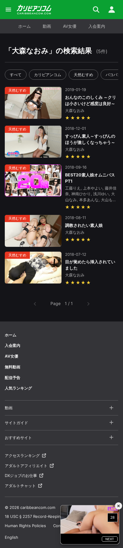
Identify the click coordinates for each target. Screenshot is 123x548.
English (11, 537)
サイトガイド (16, 422)
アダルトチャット (20, 485)
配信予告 (12, 377)
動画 (47, 26)
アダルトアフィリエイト (26, 465)
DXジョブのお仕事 (21, 475)
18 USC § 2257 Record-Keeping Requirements (47, 516)
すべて (15, 74)
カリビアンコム (47, 74)
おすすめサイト (18, 437)
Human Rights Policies (25, 525)
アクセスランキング (22, 455)
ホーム (24, 26)
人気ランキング (18, 388)
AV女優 (69, 26)
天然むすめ (83, 74)
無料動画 (12, 366)
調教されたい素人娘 (84, 225)
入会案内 (96, 26)
